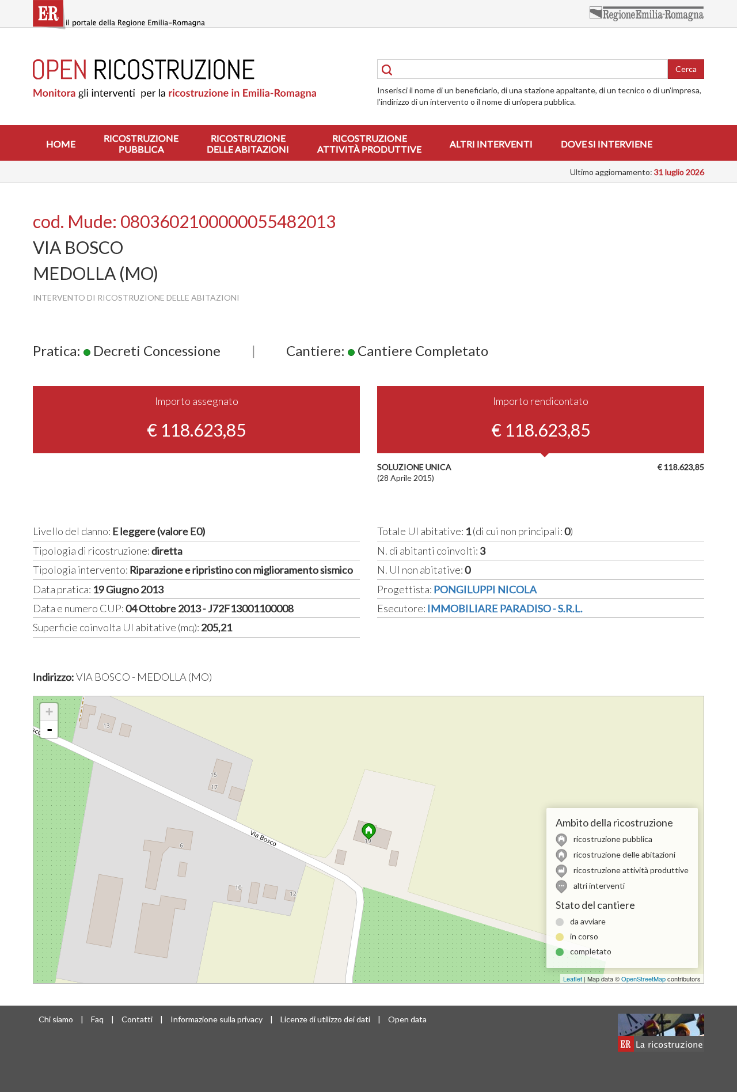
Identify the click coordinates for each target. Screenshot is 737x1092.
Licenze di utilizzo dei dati (325, 1019)
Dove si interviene (606, 143)
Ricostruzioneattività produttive (369, 143)
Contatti (137, 1019)
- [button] (49, 729)
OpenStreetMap (643, 978)
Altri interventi (491, 143)
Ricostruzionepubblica (141, 143)
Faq (97, 1019)
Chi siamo (56, 1019)
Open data (407, 1019)
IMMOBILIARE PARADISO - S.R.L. (505, 608)
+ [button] (49, 711)
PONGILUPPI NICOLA (485, 589)
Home (60, 143)
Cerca (686, 69)
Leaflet (572, 978)
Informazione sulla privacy (216, 1019)
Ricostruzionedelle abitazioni (248, 143)
